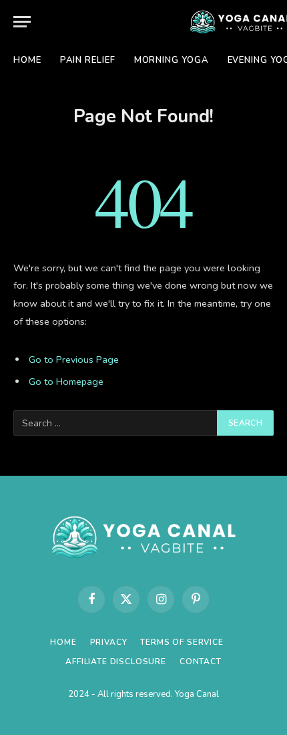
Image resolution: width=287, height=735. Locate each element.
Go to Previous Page (74, 359)
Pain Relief (87, 60)
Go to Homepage (66, 381)
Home (27, 60)
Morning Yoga (171, 60)
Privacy (108, 642)
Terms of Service (181, 642)
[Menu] (22, 22)
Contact (201, 661)
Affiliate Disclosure (115, 661)
